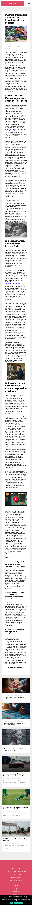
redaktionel (9, 49)
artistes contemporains (12, 283)
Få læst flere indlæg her (16, 668)
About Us (16, 892)
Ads (16, 889)
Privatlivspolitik (18, 902)
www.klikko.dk (18, 880)
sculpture (8, 129)
